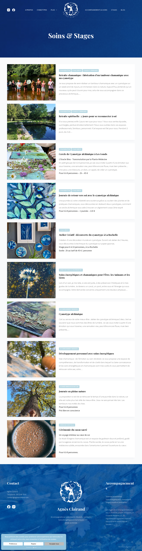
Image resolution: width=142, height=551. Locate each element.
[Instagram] (8, 10)
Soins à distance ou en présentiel (71, 270)
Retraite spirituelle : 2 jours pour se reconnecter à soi (87, 116)
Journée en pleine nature (72, 391)
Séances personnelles (114, 496)
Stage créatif (76, 70)
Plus (53, 10)
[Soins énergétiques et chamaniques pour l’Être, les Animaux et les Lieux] (31, 280)
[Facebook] (13, 10)
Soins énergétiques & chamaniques (118, 499)
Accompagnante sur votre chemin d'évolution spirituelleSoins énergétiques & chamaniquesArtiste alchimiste (71, 520)
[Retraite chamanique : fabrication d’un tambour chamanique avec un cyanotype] (31, 82)
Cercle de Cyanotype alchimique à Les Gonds (83, 154)
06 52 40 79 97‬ (21, 494)
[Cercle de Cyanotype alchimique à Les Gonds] (31, 161)
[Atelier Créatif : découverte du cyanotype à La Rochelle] (31, 240)
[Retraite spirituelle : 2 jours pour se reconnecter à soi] (31, 122)
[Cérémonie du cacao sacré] (31, 439)
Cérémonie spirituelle (67, 425)
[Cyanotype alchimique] (31, 320)
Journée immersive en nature (69, 387)
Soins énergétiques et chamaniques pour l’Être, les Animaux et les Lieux (94, 276)
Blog (123, 10)
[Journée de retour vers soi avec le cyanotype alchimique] (31, 201)
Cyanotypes (42, 10)
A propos (29, 10)
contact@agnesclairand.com (18, 497)
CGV (133, 547)
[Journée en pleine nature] (31, 399)
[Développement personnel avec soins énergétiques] (31, 359)
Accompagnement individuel (69, 309)
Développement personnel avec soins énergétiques (86, 353)
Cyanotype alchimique (71, 314)
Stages (114, 10)
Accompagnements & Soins (96, 10)
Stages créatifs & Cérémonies (116, 502)
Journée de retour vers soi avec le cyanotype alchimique (89, 195)
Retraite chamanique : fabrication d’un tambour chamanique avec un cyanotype (94, 77)
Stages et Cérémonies (91, 70)
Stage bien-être (65, 70)
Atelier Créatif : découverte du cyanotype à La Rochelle (88, 234)
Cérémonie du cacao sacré (73, 429)
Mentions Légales (124, 547)
